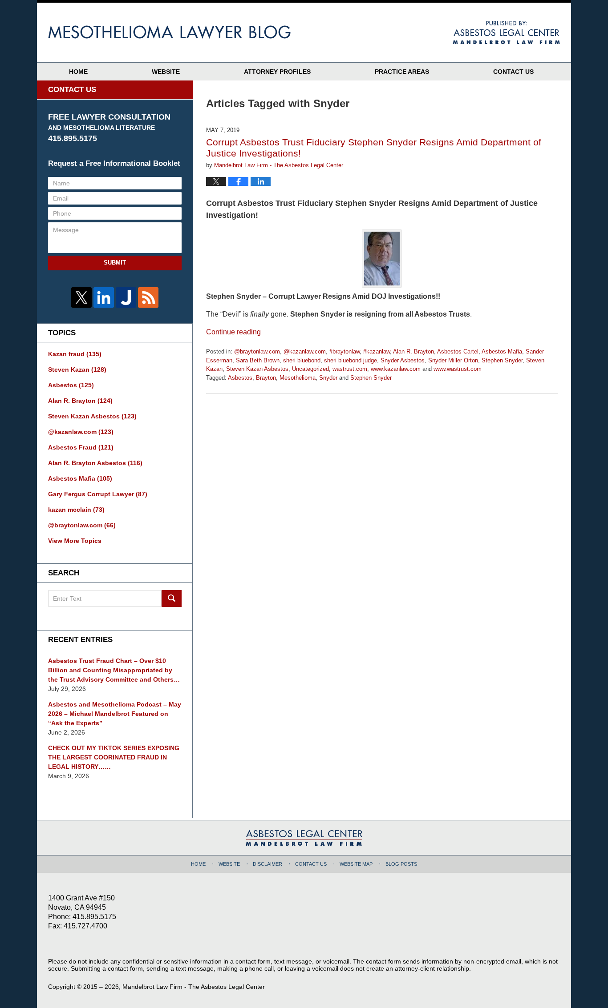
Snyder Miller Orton (453, 360)
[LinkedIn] (104, 297)
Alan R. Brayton (413, 351)
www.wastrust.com (458, 368)
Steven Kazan (77, 369)
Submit (115, 262)
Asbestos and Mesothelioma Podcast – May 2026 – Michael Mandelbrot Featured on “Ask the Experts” (114, 714)
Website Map (356, 864)
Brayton (266, 377)
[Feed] (148, 297)
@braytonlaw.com (257, 351)
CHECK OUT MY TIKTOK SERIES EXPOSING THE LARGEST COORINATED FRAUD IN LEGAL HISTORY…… (113, 757)
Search (172, 598)
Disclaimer (267, 864)
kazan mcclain (76, 509)
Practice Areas (402, 71)
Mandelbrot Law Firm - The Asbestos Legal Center (193, 986)
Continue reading (233, 332)
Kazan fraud (74, 353)
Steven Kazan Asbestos (257, 368)
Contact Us (513, 71)
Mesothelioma (298, 377)
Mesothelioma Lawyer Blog (169, 32)
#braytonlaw (344, 351)
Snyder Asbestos (403, 360)
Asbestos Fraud (80, 447)
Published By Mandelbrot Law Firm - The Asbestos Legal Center (506, 32)
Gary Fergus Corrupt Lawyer (97, 494)
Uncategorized (310, 368)
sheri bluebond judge (350, 360)
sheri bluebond (301, 360)
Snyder (328, 377)
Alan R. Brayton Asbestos (95, 462)
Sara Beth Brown (258, 360)
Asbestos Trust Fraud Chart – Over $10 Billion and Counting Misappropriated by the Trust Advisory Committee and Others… (114, 670)
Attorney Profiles (277, 71)
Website (166, 71)
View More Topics (74, 540)
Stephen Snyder (502, 360)
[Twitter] (81, 297)
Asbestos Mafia (502, 351)
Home (78, 71)
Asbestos (240, 377)
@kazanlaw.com (305, 351)
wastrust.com (349, 368)
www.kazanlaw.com (396, 368)
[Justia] (126, 297)
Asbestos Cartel (457, 351)
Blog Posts (401, 864)
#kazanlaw (376, 351)
